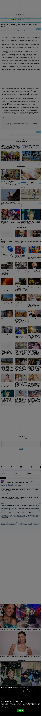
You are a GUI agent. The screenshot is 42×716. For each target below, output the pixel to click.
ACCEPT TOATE (21, 710)
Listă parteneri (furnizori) (5, 707)
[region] (20, 701)
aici (26, 696)
